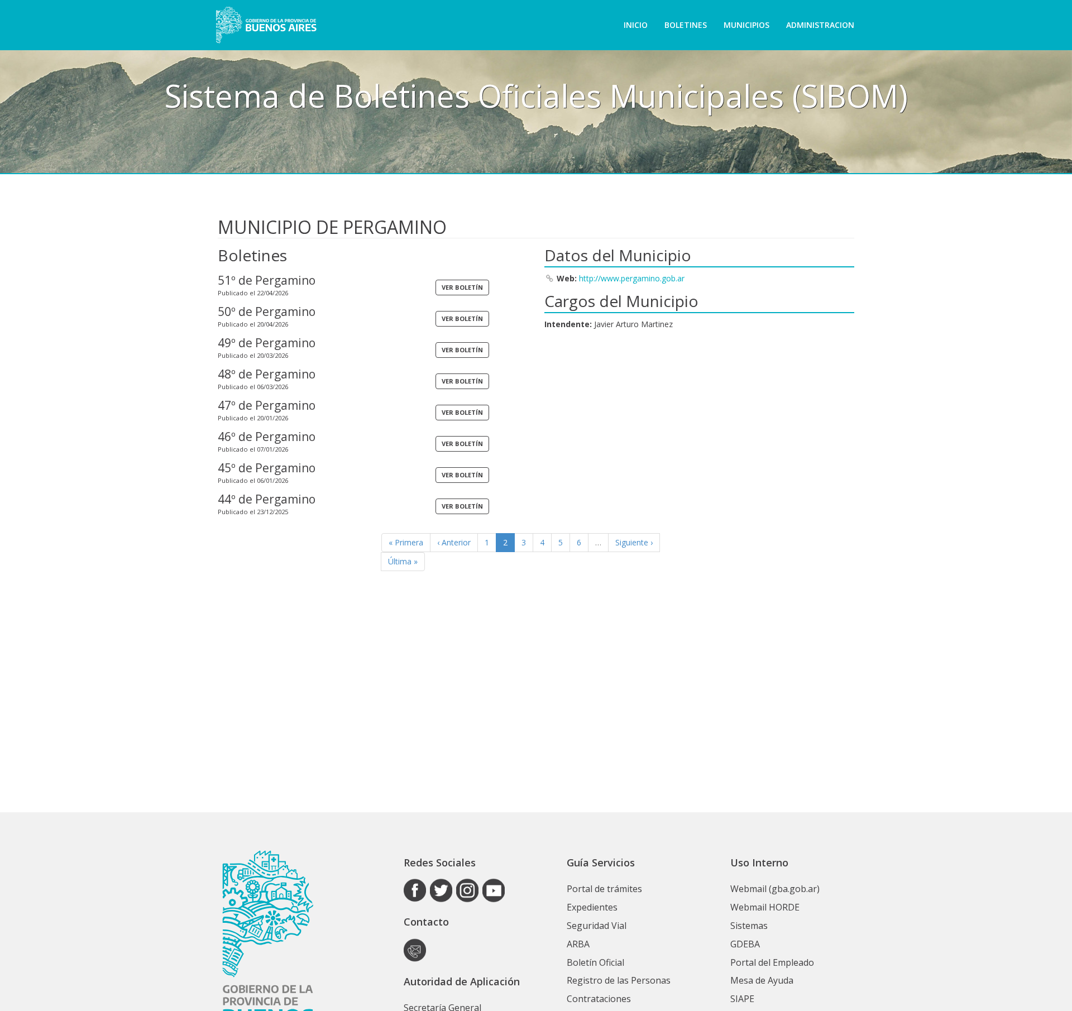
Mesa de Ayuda (761, 980)
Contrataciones (599, 999)
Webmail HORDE (765, 907)
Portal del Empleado (772, 962)
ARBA (578, 944)
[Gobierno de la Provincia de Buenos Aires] (266, 25)
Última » (403, 561)
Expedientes (592, 907)
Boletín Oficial (595, 962)
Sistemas (749, 925)
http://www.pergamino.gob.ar (632, 278)
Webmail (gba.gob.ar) (775, 889)
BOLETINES (685, 25)
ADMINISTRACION (820, 25)
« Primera (406, 542)
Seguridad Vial (596, 925)
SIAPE (742, 999)
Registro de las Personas (619, 980)
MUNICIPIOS (746, 25)
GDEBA (745, 944)
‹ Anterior (454, 542)
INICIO (636, 25)
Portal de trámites (604, 889)
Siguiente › (634, 542)
